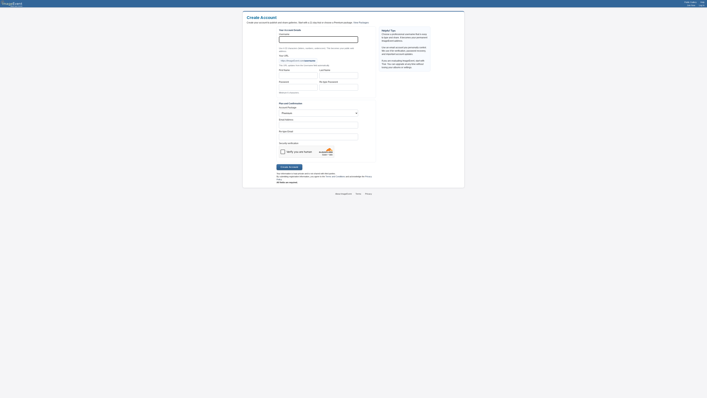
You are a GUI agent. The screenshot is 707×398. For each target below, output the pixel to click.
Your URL (284, 56)
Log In (701, 5)
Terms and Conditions (335, 176)
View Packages (361, 22)
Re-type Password (328, 82)
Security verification (288, 143)
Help (702, 2)
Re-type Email (286, 131)
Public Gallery (690, 2)
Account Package (287, 107)
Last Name (324, 70)
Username (284, 34)
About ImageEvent (343, 194)
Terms (358, 194)
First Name (284, 70)
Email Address (286, 119)
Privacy (368, 194)
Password (284, 82)
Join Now (691, 5)
